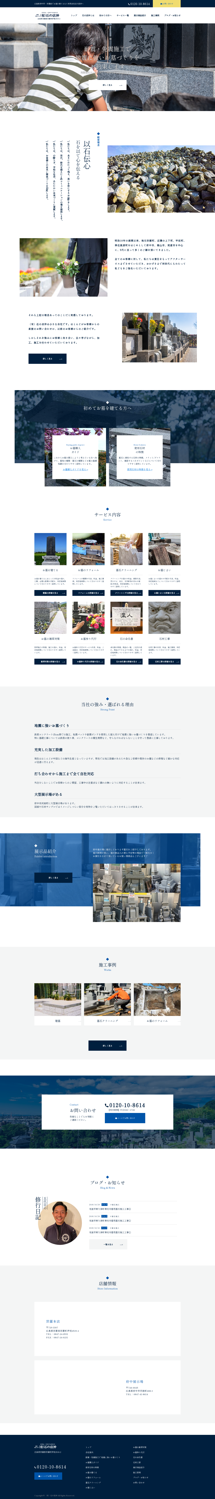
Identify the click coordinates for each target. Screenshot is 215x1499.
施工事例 (155, 15)
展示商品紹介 (140, 15)
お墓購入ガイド (92, 1462)
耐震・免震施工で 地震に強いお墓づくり (103, 1457)
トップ (74, 15)
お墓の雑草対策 (139, 1447)
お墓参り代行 (139, 1452)
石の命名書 (138, 1457)
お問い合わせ (139, 1482)
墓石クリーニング (93, 1482)
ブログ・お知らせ (172, 15)
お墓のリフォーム (93, 1477)
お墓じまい (90, 1487)
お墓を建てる (91, 1472)
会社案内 (89, 1452)
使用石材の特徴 (92, 1467)
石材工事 (137, 1462)
